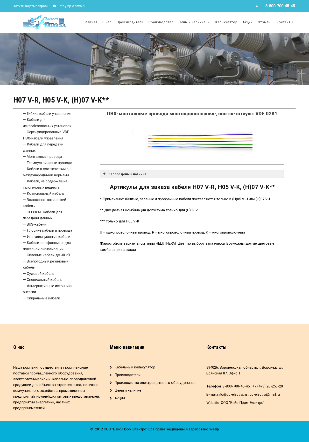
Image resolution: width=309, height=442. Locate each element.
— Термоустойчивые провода (47, 163)
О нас (107, 22)
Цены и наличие (192, 22)
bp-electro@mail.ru (265, 394)
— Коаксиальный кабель (43, 193)
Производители (130, 22)
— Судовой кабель (38, 273)
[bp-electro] (43, 14)
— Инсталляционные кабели (46, 237)
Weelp (214, 429)
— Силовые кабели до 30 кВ (46, 255)
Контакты (285, 22)
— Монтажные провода (42, 156)
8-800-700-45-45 (280, 6)
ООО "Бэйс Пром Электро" (243, 403)
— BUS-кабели (35, 224)
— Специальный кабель (42, 279)
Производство (161, 22)
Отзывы (265, 22)
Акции (248, 22)
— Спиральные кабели (41, 298)
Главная (90, 22)
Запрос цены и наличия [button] (127, 174)
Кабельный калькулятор (134, 367)
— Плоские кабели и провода (47, 230)
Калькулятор (226, 22)
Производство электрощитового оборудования (155, 382)
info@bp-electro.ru (72, 6)
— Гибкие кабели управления (47, 113)
